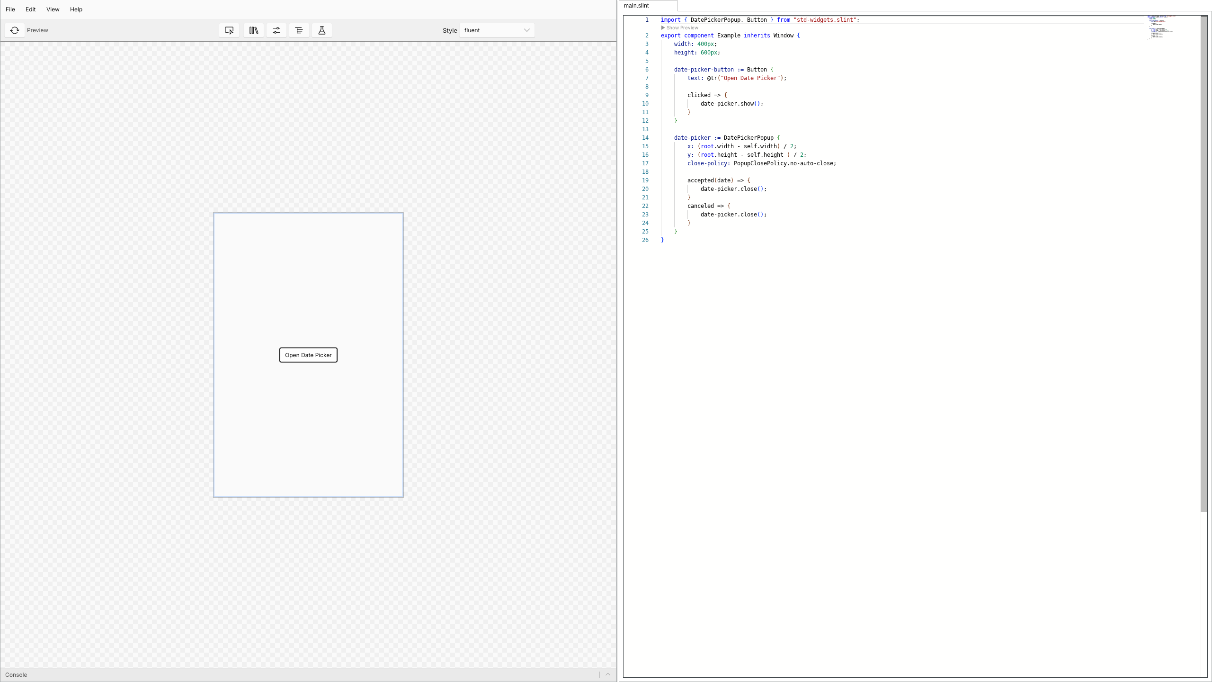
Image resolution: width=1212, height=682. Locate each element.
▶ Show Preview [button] (679, 27)
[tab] (648, 5)
